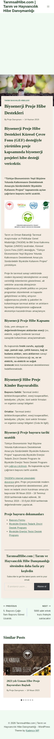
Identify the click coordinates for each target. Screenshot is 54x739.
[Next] (46, 670)
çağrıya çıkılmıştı (18, 466)
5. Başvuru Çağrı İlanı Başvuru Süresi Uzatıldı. (13, 612)
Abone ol (41, 586)
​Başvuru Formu (17, 520)
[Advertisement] (27, 41)
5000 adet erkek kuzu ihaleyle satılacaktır (42, 612)
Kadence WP (32, 730)
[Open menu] (48, 6)
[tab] (21, 700)
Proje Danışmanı (14, 120)
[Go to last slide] (8, 670)
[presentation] (27, 659)
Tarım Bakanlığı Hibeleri (16, 101)
